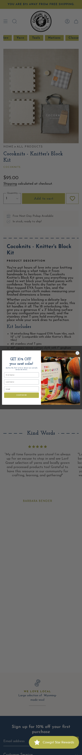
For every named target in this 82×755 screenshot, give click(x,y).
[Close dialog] (77, 353)
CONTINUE (21, 395)
